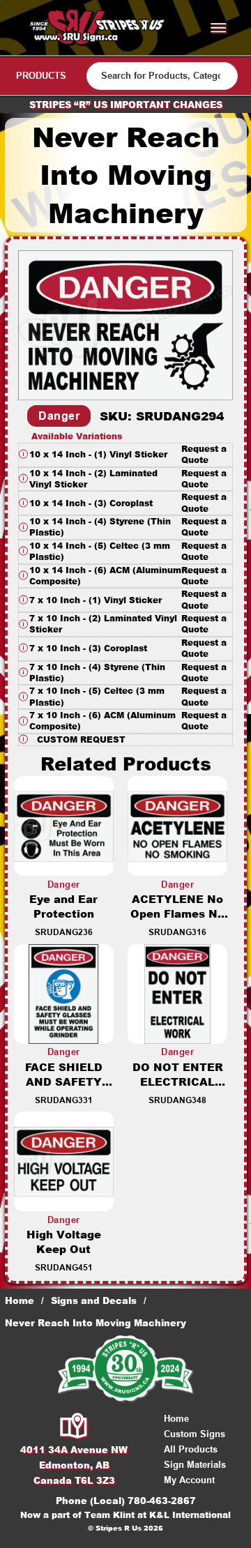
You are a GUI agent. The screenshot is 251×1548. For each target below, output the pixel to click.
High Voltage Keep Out (63, 1242)
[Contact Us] (74, 1426)
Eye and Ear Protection (63, 906)
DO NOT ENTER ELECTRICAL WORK (177, 1082)
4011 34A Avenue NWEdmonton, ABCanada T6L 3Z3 (74, 1465)
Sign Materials (195, 1464)
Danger (58, 416)
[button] (125, 454)
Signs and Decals (94, 1300)
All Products (191, 1449)
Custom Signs (194, 1434)
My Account (189, 1480)
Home (19, 1300)
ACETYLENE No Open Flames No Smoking (177, 914)
